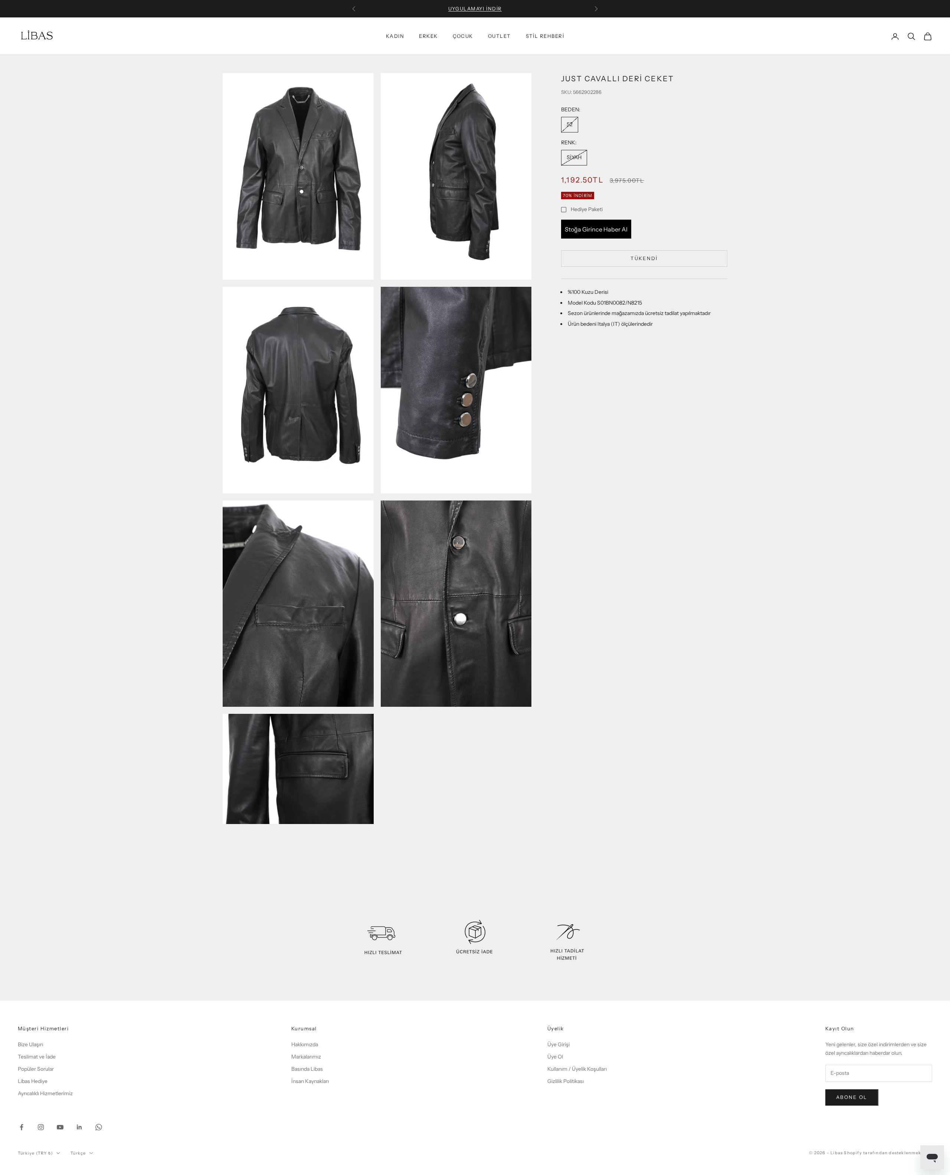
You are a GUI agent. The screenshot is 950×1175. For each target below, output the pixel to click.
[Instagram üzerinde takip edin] (41, 1127)
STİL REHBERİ (545, 36)
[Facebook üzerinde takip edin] (21, 1127)
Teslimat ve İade (37, 1056)
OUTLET (499, 36)
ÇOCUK (463, 36)
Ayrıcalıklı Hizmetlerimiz (45, 1093)
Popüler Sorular (36, 1069)
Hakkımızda (304, 1044)
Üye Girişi (558, 1044)
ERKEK (428, 36)
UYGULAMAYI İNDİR (475, 9)
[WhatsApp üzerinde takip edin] (98, 1127)
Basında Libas (307, 1069)
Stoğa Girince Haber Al (596, 229)
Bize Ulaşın (30, 1044)
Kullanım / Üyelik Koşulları (577, 1069)
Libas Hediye (33, 1081)
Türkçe (78, 1153)
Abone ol (852, 1097)
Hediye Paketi (587, 209)
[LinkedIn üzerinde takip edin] (79, 1127)
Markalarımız (306, 1056)
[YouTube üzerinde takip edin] (60, 1127)
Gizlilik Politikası (565, 1081)
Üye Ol (555, 1056)
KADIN (395, 36)
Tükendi (644, 258)
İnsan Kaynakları (310, 1081)
